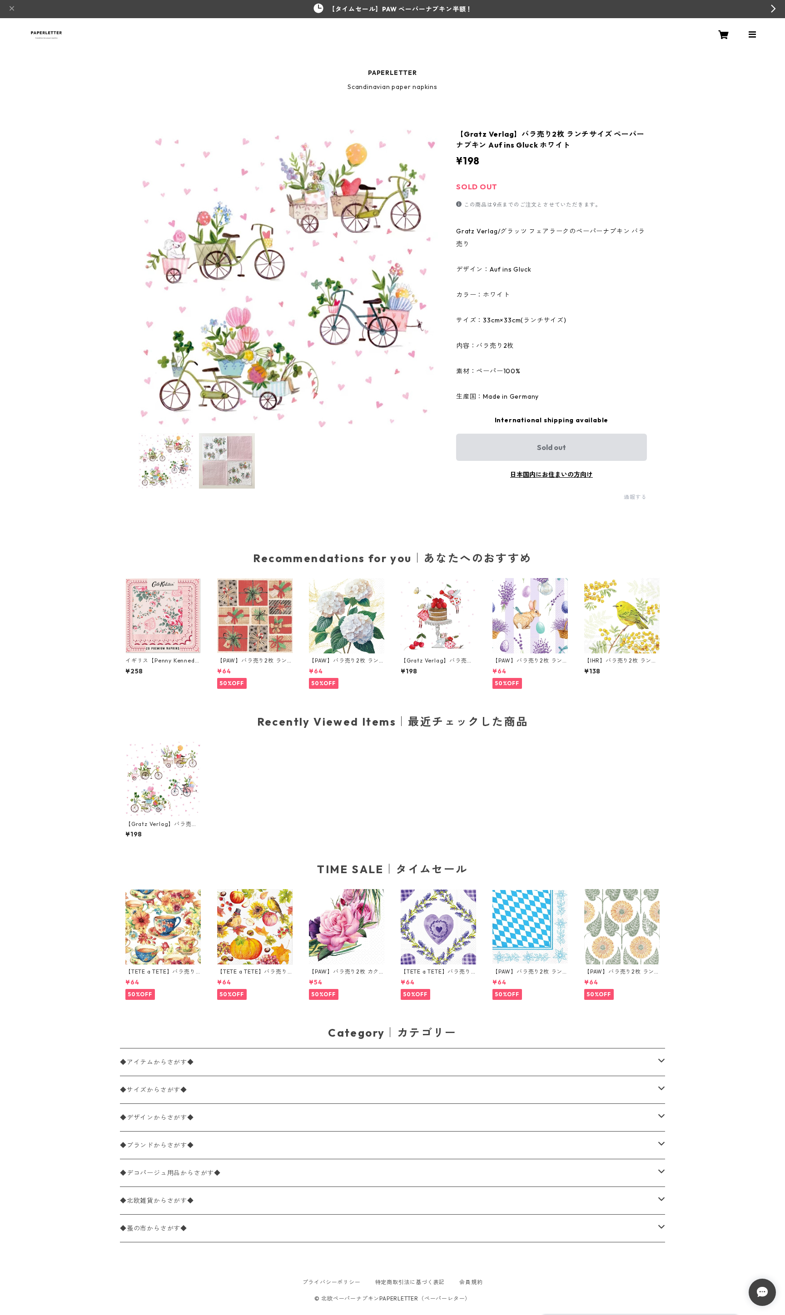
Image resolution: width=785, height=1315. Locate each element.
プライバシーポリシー (332, 1282)
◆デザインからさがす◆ (157, 1117)
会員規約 (470, 1282)
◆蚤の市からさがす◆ (153, 1228)
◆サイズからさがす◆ (153, 1090)
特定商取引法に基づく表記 (410, 1282)
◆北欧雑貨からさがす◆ (157, 1200)
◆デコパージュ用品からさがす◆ (170, 1173)
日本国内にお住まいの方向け (551, 474)
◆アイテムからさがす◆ (157, 1062)
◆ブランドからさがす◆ (157, 1145)
